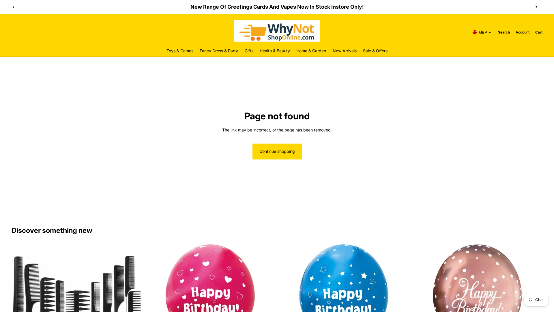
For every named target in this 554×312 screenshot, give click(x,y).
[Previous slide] (13, 7)
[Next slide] (536, 7)
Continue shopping (277, 151)
